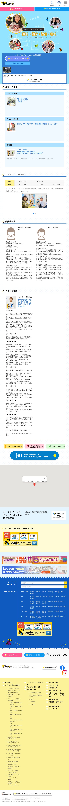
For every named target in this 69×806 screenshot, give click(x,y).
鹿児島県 (32, 618)
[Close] (45, 478)
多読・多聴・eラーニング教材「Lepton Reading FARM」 (14, 777)
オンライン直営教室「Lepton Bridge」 (13, 771)
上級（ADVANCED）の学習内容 (16, 730)
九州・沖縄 (24, 616)
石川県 (38, 603)
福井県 (44, 603)
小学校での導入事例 (13, 761)
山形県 (61, 591)
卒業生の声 (32, 701)
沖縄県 (39, 618)
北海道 (32, 591)
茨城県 (57, 596)
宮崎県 (56, 616)
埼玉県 (51, 596)
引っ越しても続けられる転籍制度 (14, 767)
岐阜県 (61, 601)
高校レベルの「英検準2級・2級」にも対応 (14, 746)
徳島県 (38, 613)
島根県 (50, 611)
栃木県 (32, 598)
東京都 (32, 596)
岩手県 (50, 591)
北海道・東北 (24, 591)
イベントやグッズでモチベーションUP (14, 754)
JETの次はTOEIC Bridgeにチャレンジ (13, 742)
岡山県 (32, 611)
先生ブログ (32, 704)
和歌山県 (62, 606)
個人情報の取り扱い (55, 706)
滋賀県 (50, 606)
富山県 (32, 603)
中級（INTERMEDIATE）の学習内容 (16, 720)
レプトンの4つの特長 (13, 688)
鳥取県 (44, 611)
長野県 (38, 601)
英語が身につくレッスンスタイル (14, 695)
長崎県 (50, 616)
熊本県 (61, 616)
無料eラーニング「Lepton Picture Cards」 (57, 694)
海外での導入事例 (12, 764)
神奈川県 (38, 596)
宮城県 (56, 591)
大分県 (38, 616)
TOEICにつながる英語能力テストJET (14, 737)
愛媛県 (61, 611)
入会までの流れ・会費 (33, 687)
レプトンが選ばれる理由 (12, 685)
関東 (22, 596)
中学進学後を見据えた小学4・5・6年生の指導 (14, 750)
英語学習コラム (31, 689)
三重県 (32, 608)
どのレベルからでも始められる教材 (14, 699)
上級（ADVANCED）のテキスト (16, 734)
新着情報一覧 (53, 688)
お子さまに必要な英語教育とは (35, 695)
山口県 (56, 611)
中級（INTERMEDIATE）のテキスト (16, 725)
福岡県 (32, 616)
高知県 (44, 613)
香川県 (32, 613)
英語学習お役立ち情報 (35, 692)
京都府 (44, 606)
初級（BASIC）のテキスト (16, 715)
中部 (22, 601)
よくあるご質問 (53, 682)
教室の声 (31, 699)
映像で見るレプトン (55, 690)
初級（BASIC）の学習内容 (16, 711)
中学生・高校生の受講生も (14, 758)
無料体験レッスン (54, 699)
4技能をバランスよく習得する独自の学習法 (14, 691)
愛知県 (50, 601)
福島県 (32, 593)
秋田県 (44, 591)
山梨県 (44, 601)
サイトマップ (53, 709)
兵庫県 (38, 606)
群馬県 (63, 596)
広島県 (38, 611)
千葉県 (45, 596)
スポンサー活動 (53, 685)
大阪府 (32, 606)
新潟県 (32, 601)
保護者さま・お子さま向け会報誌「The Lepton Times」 (14, 783)
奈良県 (56, 606)
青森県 (38, 591)
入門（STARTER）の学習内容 (16, 703)
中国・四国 (24, 611)
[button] (34, 484)
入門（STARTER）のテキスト (16, 707)
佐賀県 (44, 616)
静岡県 (56, 601)
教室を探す (8, 682)
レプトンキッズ (35, 683)
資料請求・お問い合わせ (56, 702)
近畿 (22, 606)
